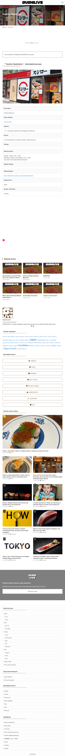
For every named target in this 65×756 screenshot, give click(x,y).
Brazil (18, 336)
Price (5, 704)
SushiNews (25, 345)
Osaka (36, 342)
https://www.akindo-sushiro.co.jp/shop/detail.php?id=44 (18, 176)
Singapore (7, 345)
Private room (7, 697)
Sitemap (6, 748)
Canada (28, 336)
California (23, 336)
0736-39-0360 (8, 122)
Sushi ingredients (8, 701)
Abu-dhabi (5, 336)
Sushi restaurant (8, 677)
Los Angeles (7, 628)
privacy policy (7, 725)
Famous (6, 694)
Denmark (37, 336)
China (33, 336)
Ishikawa (24, 340)
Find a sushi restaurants (10, 665)
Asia (10, 336)
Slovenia (12, 345)
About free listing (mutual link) (11, 732)
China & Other (7, 661)
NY (27, 342)
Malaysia (13, 342)
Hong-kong (13, 340)
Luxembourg (7, 342)
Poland (41, 342)
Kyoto (48, 340)
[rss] (33, 326)
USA (5, 622)
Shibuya (53, 342)
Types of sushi (11, 348)
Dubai (42, 336)
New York (18, 342)
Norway (23, 342)
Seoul (49, 342)
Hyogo (18, 340)
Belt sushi (6, 710)
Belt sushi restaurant (9, 680)
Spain (17, 345)
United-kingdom (23, 348)
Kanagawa (43, 340)
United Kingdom (8, 637)
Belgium (14, 336)
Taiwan (44, 345)
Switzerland (39, 345)
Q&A (5, 707)
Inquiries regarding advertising (11, 735)
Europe (46, 336)
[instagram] (31, 326)
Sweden (33, 345)
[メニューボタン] (62, 2)
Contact (6, 742)
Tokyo (55, 345)
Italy (28, 340)
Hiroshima (7, 340)
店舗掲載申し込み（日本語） (11, 738)
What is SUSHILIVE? (9, 722)
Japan (35, 339)
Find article (7, 729)
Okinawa (31, 342)
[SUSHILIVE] (32, 2)
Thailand (49, 345)
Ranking (6, 691)
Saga (45, 342)
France (50, 336)
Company (6, 745)
